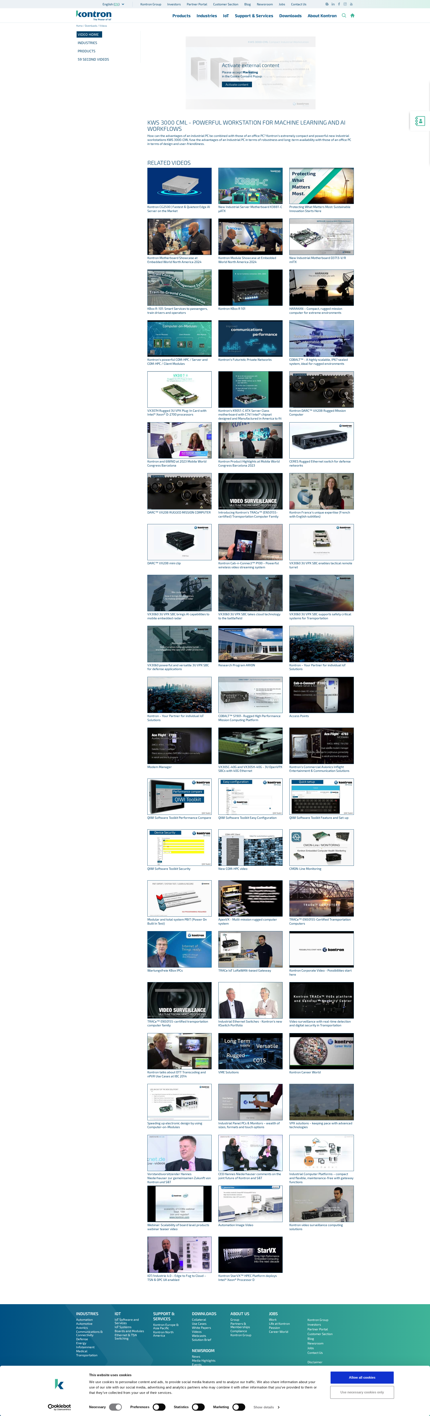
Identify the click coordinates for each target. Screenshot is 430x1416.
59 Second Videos (93, 59)
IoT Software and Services (127, 1321)
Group (234, 1319)
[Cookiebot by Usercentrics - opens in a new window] (59, 1407)
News (196, 1356)
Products (181, 15)
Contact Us (298, 4)
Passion (274, 1327)
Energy (81, 1343)
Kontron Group (150, 4)
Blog (247, 4)
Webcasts (199, 1335)
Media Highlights (203, 1360)
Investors (174, 4)
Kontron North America (163, 1333)
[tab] (108, 42)
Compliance (238, 1331)
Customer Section (225, 4)
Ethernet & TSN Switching (126, 1336)
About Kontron (322, 15)
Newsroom (265, 4)
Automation (84, 1319)
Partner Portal (197, 4)
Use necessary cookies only (362, 1392)
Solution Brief (201, 1340)
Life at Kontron (279, 1323)
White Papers (201, 1327)
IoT (226, 15)
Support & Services (254, 15)
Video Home (88, 34)
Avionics (82, 1327)
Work (273, 1319)
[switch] (159, 1407)
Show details (264, 1407)
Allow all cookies (362, 1377)
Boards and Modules (129, 1331)
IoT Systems (123, 1327)
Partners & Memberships (240, 1325)
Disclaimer (314, 1362)
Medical (81, 1351)
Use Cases (199, 1323)
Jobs (282, 4)
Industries (207, 15)
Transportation (86, 1355)
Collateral (199, 1319)
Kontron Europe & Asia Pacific (166, 1326)
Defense (82, 1339)
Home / (80, 25)
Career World (278, 1331)
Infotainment (85, 1347)
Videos (197, 1331)
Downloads (290, 15)
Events (197, 1364)
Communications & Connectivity (89, 1333)
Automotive (84, 1323)
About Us (239, 1313)
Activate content (237, 84)
